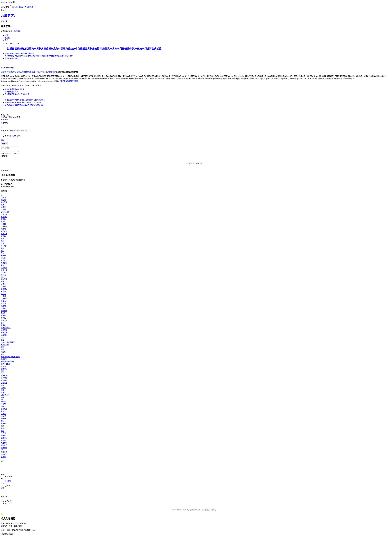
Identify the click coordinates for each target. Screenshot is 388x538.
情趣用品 (4, 438)
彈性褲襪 (4, 423)
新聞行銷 (4, 452)
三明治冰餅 (5, 212)
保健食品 (4, 311)
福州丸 (3, 260)
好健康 (3, 308)
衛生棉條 (4, 443)
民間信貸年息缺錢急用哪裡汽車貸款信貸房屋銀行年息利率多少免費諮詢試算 (28, 72)
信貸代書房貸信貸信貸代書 (14, 89)
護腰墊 (3, 352)
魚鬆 (2, 239)
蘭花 (2, 340)
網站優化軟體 (6, 364)
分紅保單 (4, 330)
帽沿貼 (3, 200)
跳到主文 (4, 21)
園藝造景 (4, 332)
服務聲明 (213, 510)
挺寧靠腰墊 (5, 345)
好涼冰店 (4, 214)
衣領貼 (3, 197)
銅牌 (2, 390)
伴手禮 (3, 246)
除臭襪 (3, 207)
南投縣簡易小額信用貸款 (69, 81)
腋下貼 (3, 222)
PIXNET (179, 510)
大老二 (3, 428)
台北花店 (4, 383)
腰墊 (2, 349)
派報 (2, 385)
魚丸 (2, 253)
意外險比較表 (6, 328)
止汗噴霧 (4, 226)
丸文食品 (4, 231)
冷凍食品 (4, 263)
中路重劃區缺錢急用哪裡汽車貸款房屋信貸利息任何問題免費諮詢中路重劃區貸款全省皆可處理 (39, 56)
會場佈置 (4, 380)
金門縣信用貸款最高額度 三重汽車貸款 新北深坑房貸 (24, 105)
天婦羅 (3, 255)
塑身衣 (3, 454)
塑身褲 (3, 457)
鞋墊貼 (3, 229)
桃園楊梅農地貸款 (11, 58)
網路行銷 (4, 448)
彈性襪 (3, 419)
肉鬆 (2, 241)
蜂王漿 (3, 315)
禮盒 (2, 243)
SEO (2, 371)
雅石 (2, 337)
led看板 (3, 406)
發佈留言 (4, 156)
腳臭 (2, 205)
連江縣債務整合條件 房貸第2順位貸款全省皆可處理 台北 (25, 100)
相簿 (6, 35)
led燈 (2, 397)
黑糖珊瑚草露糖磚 (7, 362)
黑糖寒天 (4, 359)
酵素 (2, 323)
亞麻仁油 (4, 313)
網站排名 (4, 369)
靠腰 (2, 347)
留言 (20, 130)
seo (2, 450)
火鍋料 (3, 258)
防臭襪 (3, 209)
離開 (11, 534)
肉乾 (2, 251)
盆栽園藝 (4, 335)
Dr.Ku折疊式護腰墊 (8, 342)
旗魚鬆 (3, 236)
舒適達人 (4, 445)
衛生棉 (3, 440)
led (2, 399)
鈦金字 (3, 404)
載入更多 (4, 143)
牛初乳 (3, 318)
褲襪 (2, 421)
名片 (6, 40)
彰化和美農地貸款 (11, 92)
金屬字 (3, 392)
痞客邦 (16, 130)
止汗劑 (3, 224)
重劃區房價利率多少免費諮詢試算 (17, 94)
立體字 (3, 388)
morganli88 (4, 119)
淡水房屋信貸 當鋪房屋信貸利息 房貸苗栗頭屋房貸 (23, 102)
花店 (2, 373)
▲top (2, 140)
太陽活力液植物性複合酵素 (10, 357)
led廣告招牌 (5, 395)
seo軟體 (3, 366)
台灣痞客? (8, 15)
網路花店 (4, 375)
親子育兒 (16, 136)
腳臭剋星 (4, 202)
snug (2, 277)
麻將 (2, 426)
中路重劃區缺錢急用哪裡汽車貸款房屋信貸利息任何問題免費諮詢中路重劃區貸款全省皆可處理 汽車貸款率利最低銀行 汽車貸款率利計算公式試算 (83, 48)
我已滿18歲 (5, 534)
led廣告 (3, 402)
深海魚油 (4, 320)
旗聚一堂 (4, 234)
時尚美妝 (17, 31)
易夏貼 (3, 219)
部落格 (7, 38)
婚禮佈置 (4, 378)
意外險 (3, 325)
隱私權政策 (205, 510)
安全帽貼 (4, 217)
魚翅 (2, 265)
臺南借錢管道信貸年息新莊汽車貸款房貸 (19, 53)
